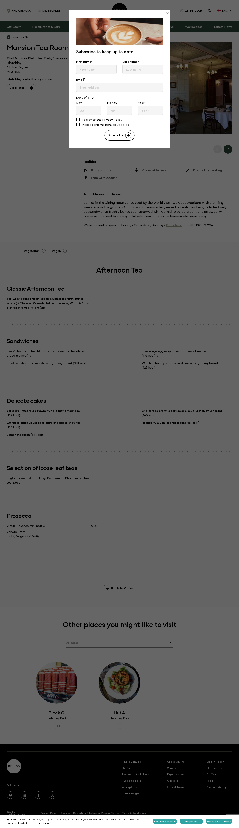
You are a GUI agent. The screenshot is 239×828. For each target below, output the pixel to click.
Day (79, 102)
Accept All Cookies (219, 821)
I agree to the (102, 119)
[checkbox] (78, 120)
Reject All (191, 821)
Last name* (130, 61)
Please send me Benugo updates (105, 124)
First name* (84, 61)
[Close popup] (167, 13)
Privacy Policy (112, 119)
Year (141, 102)
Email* (80, 79)
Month (112, 102)
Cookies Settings (165, 821)
